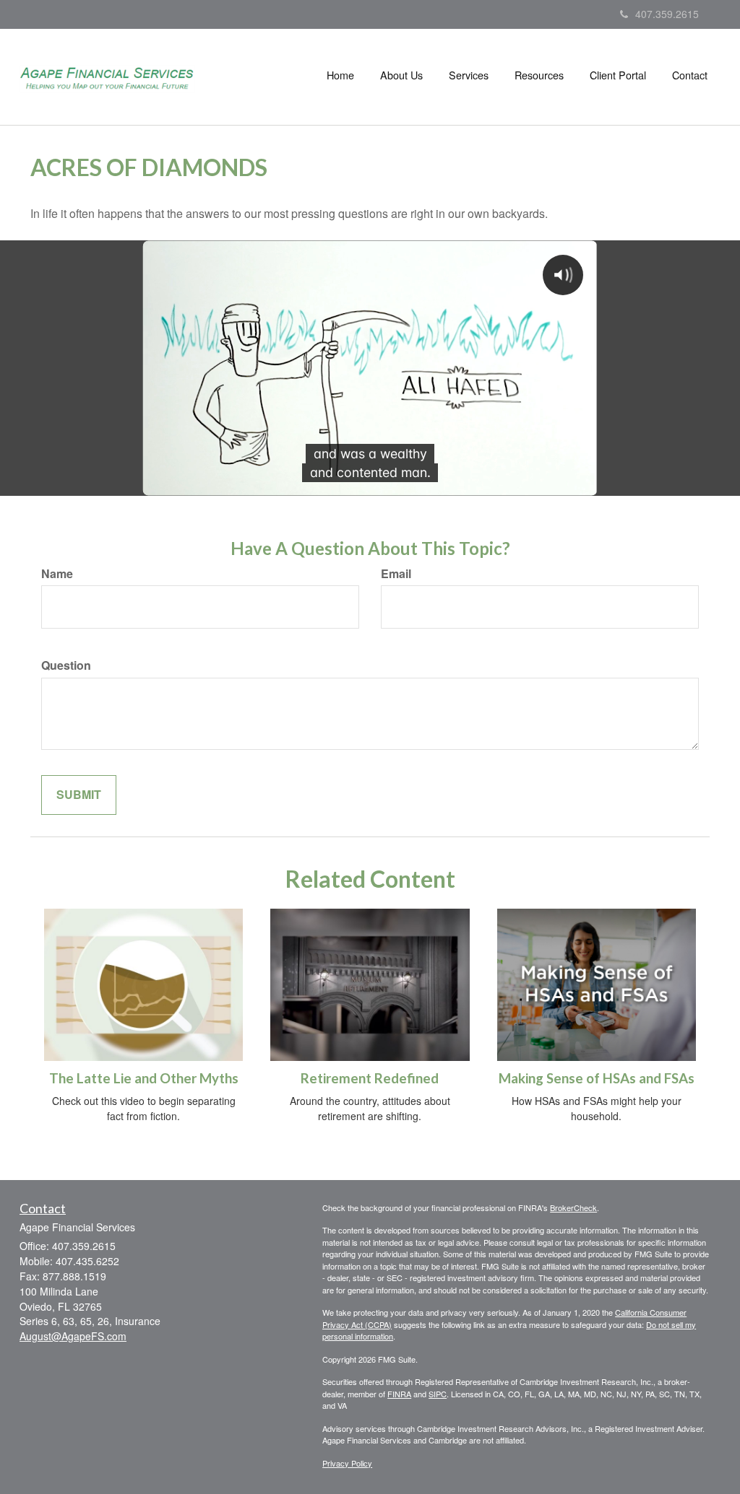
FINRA (399, 1393)
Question (66, 665)
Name (57, 574)
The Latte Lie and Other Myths (143, 1078)
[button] (401, 75)
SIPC (438, 1393)
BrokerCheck (573, 1207)
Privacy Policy (347, 1463)
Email (396, 574)
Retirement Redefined (370, 1078)
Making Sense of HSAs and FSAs (596, 1078)
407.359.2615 (667, 13)
